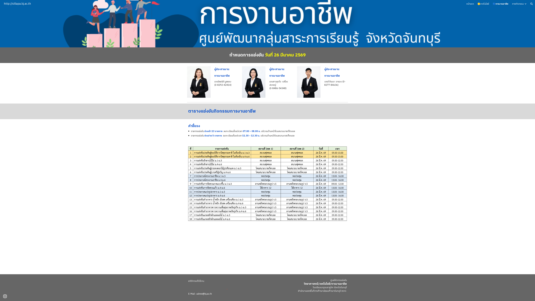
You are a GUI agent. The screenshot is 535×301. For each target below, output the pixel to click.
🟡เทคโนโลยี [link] (483, 4)
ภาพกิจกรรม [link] (518, 4)
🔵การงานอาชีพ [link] (500, 4)
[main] (267, 55)
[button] (531, 4)
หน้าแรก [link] (470, 4)
